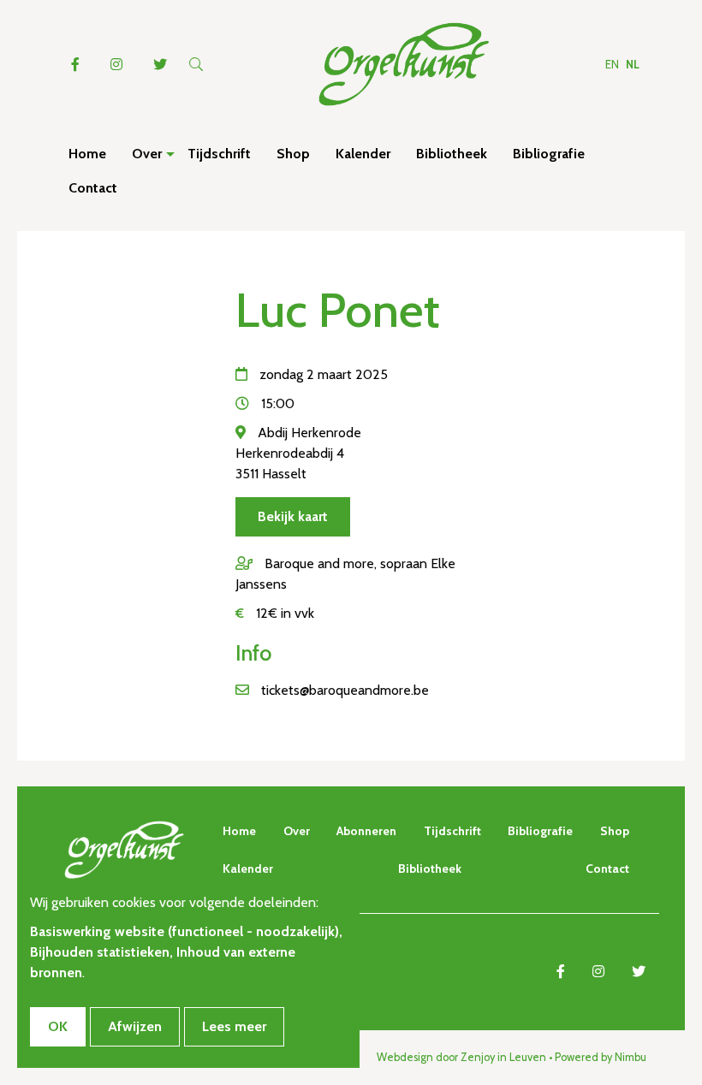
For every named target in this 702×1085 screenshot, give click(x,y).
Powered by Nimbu (600, 1057)
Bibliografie (540, 831)
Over (296, 831)
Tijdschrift (452, 831)
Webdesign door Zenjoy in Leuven (461, 1057)
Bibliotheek (429, 868)
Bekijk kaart (293, 516)
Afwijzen (135, 1026)
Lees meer (234, 1026)
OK (58, 1026)
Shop (614, 831)
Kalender (248, 868)
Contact (607, 868)
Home (239, 831)
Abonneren (366, 831)
